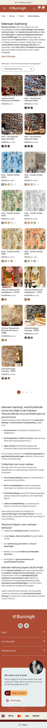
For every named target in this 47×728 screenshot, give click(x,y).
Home (3, 16)
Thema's (21, 16)
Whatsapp (15, 700)
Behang (12, 16)
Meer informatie (8, 56)
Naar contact (18, 693)
